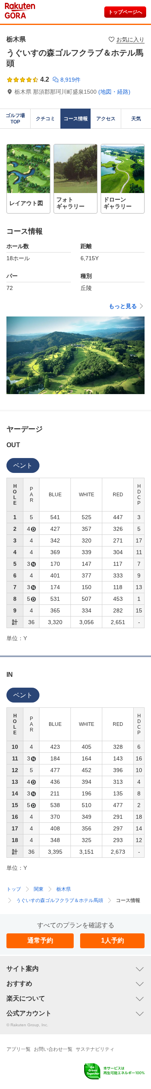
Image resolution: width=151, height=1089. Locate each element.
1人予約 (112, 940)
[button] (28, 179)
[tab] (22, 465)
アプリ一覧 (18, 1049)
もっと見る (123, 306)
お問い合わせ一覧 (53, 1049)
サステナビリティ (95, 1049)
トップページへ (125, 12)
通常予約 (40, 940)
